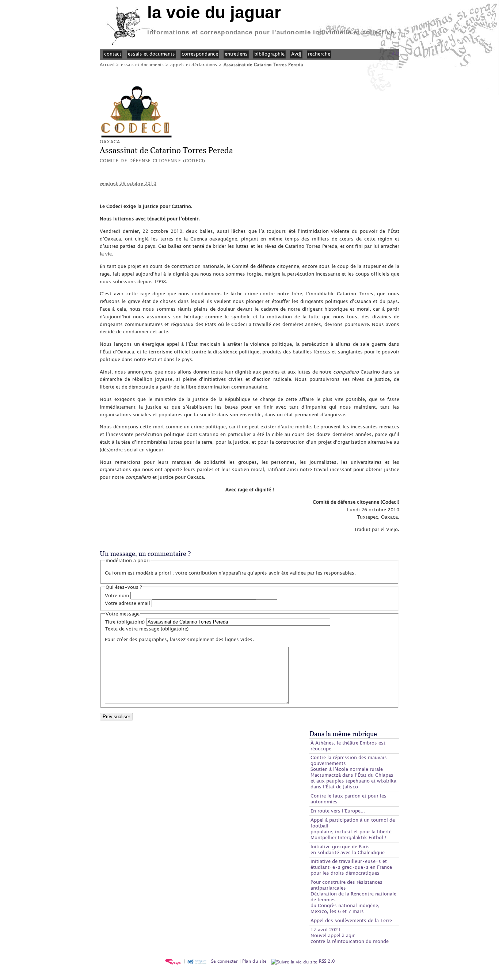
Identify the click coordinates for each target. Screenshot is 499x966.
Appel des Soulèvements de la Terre (351, 920)
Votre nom (117, 595)
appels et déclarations (193, 64)
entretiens (236, 54)
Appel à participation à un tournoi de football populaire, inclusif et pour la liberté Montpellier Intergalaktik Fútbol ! (353, 828)
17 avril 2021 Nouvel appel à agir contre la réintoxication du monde (350, 935)
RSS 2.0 (326, 961)
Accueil (107, 64)
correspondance (200, 54)
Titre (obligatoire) (125, 622)
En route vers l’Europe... (338, 811)
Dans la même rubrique (343, 734)
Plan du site (254, 961)
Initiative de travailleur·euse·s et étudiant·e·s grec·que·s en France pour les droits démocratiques (351, 867)
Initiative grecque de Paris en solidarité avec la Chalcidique (348, 849)
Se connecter (224, 961)
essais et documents (142, 64)
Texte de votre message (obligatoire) (146, 629)
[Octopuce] (196, 961)
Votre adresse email (127, 603)
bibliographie (269, 54)
